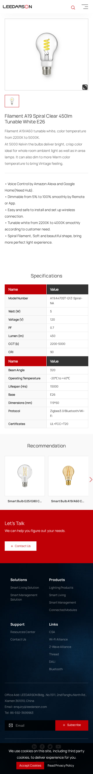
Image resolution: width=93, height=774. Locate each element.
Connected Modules (63, 610)
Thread (54, 654)
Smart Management (62, 602)
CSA (52, 632)
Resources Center (22, 632)
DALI (52, 662)
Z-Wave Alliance (60, 647)
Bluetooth (56, 669)
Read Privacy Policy (61, 765)
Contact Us (18, 639)
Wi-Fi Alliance (58, 639)
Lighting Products (61, 587)
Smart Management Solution (23, 597)
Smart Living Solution (24, 587)
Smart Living (57, 595)
